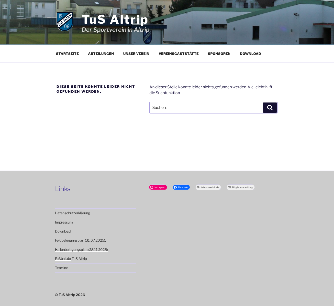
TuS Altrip (115, 19)
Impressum (64, 222)
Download (250, 53)
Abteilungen (101, 53)
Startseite (67, 53)
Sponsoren (219, 53)
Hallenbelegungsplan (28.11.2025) (81, 249)
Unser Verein (136, 53)
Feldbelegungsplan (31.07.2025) (80, 240)
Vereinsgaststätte (179, 53)
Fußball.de (63, 258)
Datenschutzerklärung (72, 213)
